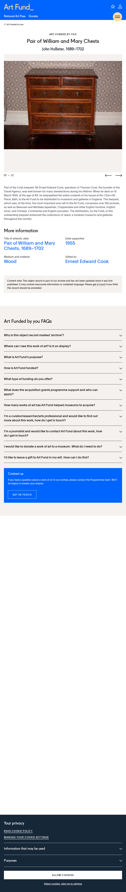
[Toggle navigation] (117, 16)
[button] (22, 494)
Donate (33, 16)
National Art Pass (14, 16)
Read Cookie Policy (18, 831)
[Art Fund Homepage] (18, 7)
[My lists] (113, 6)
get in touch (99, 284)
